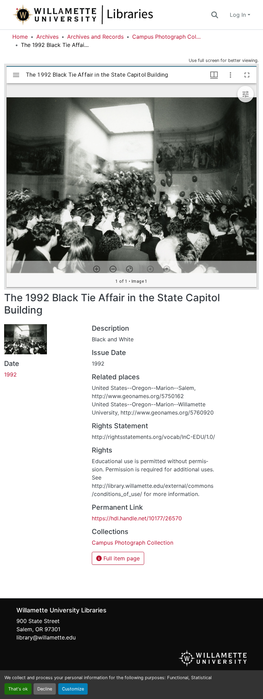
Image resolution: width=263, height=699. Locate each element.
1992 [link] (10, 374)
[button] (105, 15)
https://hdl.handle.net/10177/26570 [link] (137, 518)
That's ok (18, 688)
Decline (44, 688)
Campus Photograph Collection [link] (166, 36)
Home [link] (20, 36)
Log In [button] (239, 14)
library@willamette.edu (46, 637)
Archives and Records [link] (95, 36)
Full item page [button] (121, 558)
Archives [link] (47, 36)
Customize (73, 688)
